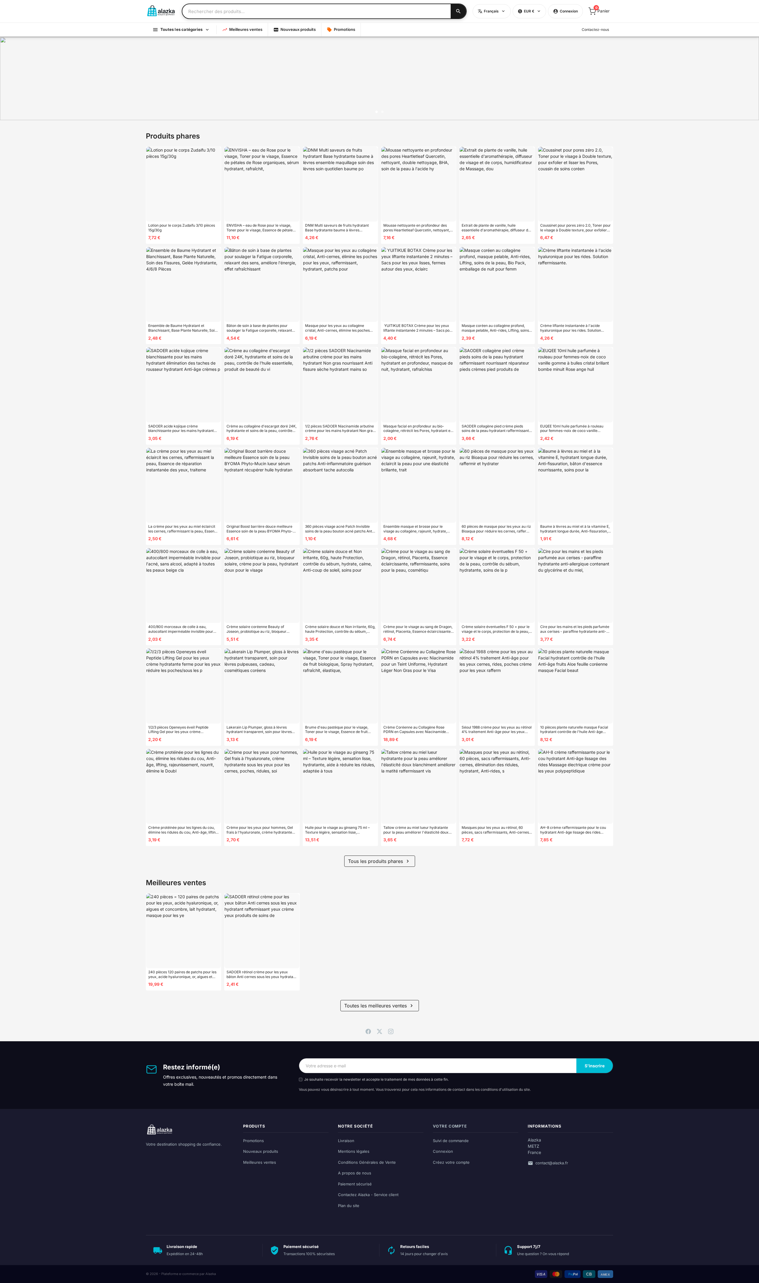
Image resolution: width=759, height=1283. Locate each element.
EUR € (526, 11)
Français (488, 11)
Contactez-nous (595, 29)
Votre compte (450, 1126)
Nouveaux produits (294, 29)
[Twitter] (379, 1031)
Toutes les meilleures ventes (379, 1006)
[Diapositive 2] (382, 112)
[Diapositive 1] (376, 112)
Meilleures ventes (242, 29)
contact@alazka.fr (551, 1162)
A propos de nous (354, 1173)
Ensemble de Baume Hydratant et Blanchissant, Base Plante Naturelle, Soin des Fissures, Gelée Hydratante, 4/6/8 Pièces (182, 328)
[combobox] (316, 11)
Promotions (341, 29)
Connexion (443, 1151)
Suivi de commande (451, 1140)
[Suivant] (749, 79)
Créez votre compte (451, 1162)
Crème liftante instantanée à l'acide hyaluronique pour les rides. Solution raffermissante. (570, 328)
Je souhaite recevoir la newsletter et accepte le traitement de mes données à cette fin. (376, 1079)
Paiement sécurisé (355, 1184)
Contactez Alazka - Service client (368, 1194)
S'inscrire (595, 1065)
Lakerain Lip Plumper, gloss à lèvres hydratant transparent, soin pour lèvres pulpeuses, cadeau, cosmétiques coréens (261, 729)
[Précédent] (10, 79)
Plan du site (348, 1205)
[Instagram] (391, 1031)
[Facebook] (368, 1031)
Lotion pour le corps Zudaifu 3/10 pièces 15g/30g (181, 227)
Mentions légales (353, 1151)
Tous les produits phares (379, 861)
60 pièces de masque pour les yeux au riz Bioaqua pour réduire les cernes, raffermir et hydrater (497, 528)
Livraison (346, 1140)
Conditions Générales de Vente (367, 1162)
